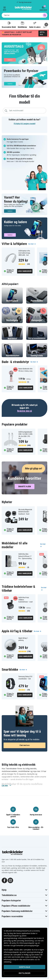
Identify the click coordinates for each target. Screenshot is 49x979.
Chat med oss (24, 745)
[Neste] (46, 24)
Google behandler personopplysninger (24, 945)
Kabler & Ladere (35, 27)
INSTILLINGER (24, 973)
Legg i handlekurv (25, 271)
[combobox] (24, 15)
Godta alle (24, 967)
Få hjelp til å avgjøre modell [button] (24, 124)
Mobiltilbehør (22, 27)
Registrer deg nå (24, 411)
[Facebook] (4, 880)
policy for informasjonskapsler (23, 943)
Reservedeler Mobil (9, 27)
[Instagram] (10, 880)
